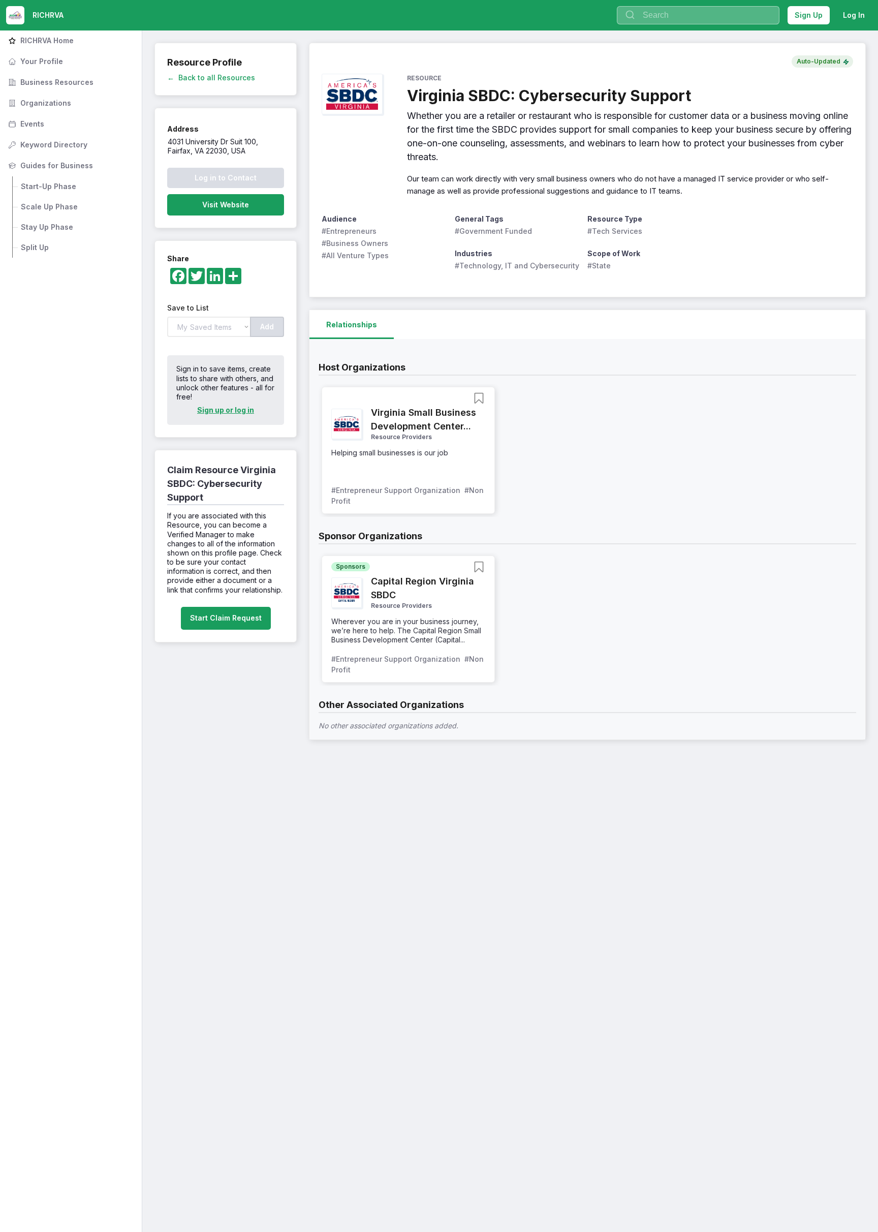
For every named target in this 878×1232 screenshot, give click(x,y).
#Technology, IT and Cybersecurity (517, 265)
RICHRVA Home (40, 40)
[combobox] (698, 15)
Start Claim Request (226, 617)
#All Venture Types (355, 255)
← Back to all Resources (211, 77)
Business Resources (49, 82)
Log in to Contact (226, 177)
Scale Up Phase (49, 206)
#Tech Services (614, 231)
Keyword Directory (46, 144)
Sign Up (809, 15)
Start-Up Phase (48, 186)
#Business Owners (355, 243)
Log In (854, 15)
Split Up (35, 247)
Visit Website (225, 204)
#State (599, 265)
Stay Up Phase (47, 227)
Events (25, 123)
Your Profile (34, 61)
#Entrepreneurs (349, 231)
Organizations (38, 103)
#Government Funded (493, 231)
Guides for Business (49, 165)
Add (267, 326)
